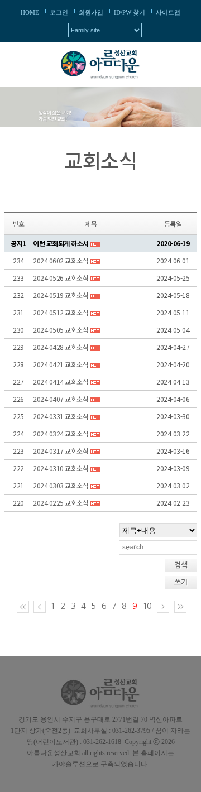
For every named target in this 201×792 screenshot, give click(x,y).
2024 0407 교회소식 (60, 399)
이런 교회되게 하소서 (61, 243)
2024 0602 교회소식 (60, 260)
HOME (30, 12)
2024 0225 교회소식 (60, 502)
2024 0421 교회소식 (60, 364)
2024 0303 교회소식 (60, 485)
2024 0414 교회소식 (60, 381)
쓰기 (181, 582)
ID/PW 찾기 (129, 12)
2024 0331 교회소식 (60, 416)
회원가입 (91, 12)
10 (146, 606)
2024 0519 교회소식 (60, 295)
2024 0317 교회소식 (60, 450)
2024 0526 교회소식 (60, 277)
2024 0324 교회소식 (60, 433)
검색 (181, 565)
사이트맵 (168, 12)
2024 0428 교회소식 (60, 347)
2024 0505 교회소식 (60, 329)
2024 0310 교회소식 (60, 468)
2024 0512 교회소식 (60, 312)
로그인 (59, 12)
